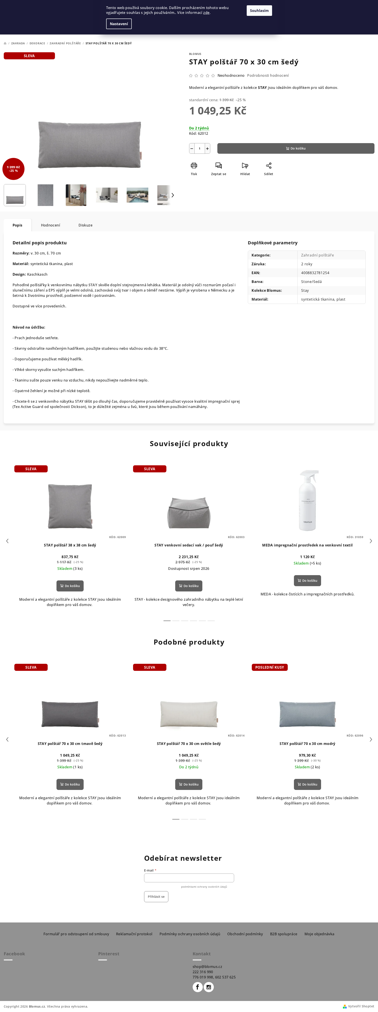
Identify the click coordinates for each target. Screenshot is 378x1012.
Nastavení (119, 23)
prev (7, 540)
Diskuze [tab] (85, 225)
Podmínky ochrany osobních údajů (190, 934)
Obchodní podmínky (245, 934)
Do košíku (298, 148)
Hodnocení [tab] (50, 225)
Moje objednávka (320, 934)
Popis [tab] (18, 225)
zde (206, 12)
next (370, 540)
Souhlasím (259, 10)
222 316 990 (203, 971)
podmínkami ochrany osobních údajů (204, 886)
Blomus (195, 54)
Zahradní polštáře (317, 255)
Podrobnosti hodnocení (268, 75)
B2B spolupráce (283, 934)
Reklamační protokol (134, 934)
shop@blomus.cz (207, 966)
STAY (93, 284)
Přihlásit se (156, 896)
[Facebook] (198, 987)
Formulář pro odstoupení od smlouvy (76, 934)
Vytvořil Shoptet (361, 1006)
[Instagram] (209, 987)
